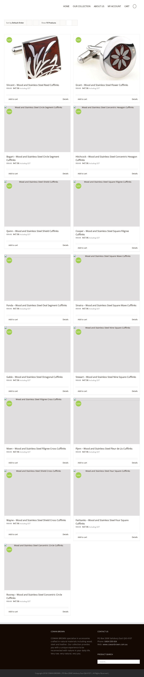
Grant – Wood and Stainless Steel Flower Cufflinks (102, 85)
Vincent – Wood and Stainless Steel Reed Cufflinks (32, 85)
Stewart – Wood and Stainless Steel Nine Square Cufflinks (106, 377)
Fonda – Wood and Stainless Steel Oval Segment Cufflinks (36, 305)
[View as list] (74, 23)
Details (65, 99)
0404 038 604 (110, 641)
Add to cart (13, 99)
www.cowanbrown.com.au (115, 644)
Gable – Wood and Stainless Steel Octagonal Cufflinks (34, 377)
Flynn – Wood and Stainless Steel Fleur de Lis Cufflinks (104, 448)
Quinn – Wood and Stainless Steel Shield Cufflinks (32, 231)
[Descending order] (36, 23)
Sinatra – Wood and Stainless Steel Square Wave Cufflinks (106, 305)
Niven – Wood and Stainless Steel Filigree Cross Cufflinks (36, 448)
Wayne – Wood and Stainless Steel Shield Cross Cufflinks (36, 520)
